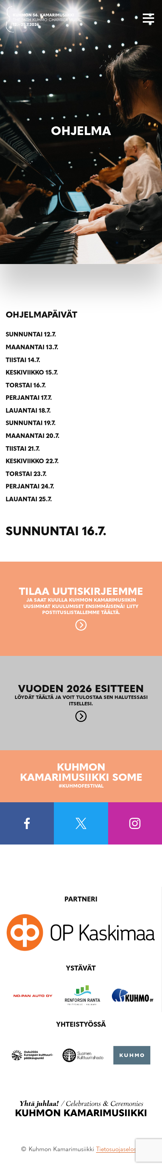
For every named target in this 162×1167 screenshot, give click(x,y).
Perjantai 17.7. (29, 398)
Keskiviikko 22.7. (32, 462)
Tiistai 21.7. (23, 449)
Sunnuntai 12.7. (31, 335)
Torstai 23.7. (26, 474)
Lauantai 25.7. (29, 500)
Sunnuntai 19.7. (31, 424)
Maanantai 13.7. (32, 348)
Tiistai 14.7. (23, 361)
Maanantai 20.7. (33, 436)
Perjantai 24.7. (30, 487)
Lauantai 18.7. (28, 411)
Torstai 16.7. (26, 386)
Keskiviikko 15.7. (32, 373)
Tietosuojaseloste (118, 1150)
